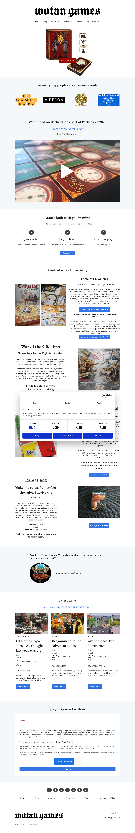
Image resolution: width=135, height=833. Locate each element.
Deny (37, 436)
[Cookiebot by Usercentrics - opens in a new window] (103, 396)
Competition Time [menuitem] (107, 798)
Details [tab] (67, 403)
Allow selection (67, 436)
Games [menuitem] (88, 798)
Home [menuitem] (22, 798)
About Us (55, 22)
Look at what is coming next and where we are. (67, 607)
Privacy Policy (114, 813)
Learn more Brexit (99, 475)
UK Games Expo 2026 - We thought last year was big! (29, 646)
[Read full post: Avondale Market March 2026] (103, 623)
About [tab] (99, 403)
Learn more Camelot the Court (94, 337)
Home (37, 22)
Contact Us (67, 22)
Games (79, 22)
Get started (67, 253)
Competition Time (93, 22)
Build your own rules (99, 526)
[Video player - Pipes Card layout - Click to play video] (67, 171)
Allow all (98, 436)
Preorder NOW (67, 60)
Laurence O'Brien (29, 661)
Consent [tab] (36, 403)
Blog (45, 22)
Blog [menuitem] (37, 798)
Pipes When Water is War (67, 128)
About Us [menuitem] (52, 798)
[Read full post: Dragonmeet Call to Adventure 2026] (67, 623)
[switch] (56, 427)
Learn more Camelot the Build (94, 309)
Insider (54, 636)
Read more (23, 686)
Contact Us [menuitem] (70, 798)
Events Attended (23, 636)
